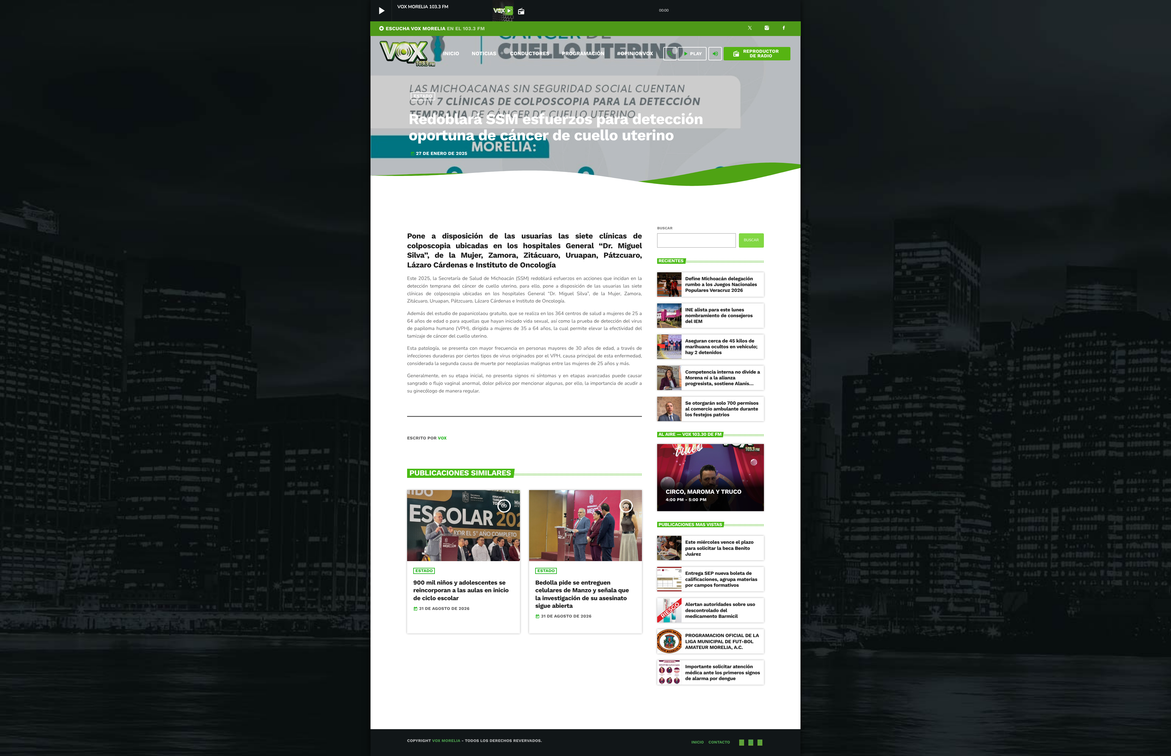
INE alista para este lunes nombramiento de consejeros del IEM (719, 315)
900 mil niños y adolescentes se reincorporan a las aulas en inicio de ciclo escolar (461, 590)
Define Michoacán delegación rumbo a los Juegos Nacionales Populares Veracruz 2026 (721, 284)
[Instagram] (767, 29)
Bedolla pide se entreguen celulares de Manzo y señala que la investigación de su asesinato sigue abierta (582, 594)
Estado (423, 96)
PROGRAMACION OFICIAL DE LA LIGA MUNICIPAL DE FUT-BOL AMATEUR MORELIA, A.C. (722, 641)
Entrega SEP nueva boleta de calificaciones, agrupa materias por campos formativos (721, 579)
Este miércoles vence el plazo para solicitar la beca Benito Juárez (719, 548)
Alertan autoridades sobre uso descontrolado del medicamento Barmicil (720, 610)
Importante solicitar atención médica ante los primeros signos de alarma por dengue (722, 672)
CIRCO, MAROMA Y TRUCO (703, 491)
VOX (442, 438)
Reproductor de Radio (756, 53)
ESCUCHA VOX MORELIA (432, 28)
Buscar (664, 228)
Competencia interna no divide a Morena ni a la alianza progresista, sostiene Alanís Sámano (722, 380)
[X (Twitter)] (749, 29)
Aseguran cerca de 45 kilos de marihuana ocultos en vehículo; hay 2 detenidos (721, 346)
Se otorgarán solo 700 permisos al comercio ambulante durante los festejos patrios (721, 408)
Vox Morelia (446, 741)
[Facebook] (783, 29)
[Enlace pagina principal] (407, 53)
